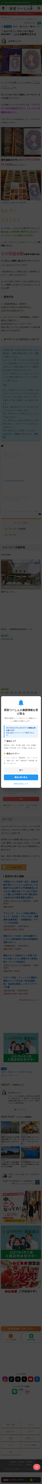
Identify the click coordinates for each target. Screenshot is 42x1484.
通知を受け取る (21, 777)
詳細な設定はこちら (21, 784)
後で (21, 770)
